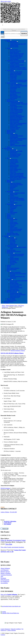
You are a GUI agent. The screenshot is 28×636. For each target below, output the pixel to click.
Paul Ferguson (13, 98)
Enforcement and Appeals (16, 184)
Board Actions (13, 76)
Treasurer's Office (14, 128)
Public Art (12, 243)
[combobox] (14, 29)
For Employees (5, 581)
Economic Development (16, 112)
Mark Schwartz (14, 95)
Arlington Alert (13, 134)
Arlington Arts (13, 238)
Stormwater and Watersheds (17, 198)
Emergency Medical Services (17, 116)
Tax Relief (12, 275)
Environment (10, 191)
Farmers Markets (14, 223)
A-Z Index (6, 303)
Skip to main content (6, 1)
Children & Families (12, 245)
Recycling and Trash (12, 291)
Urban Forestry (13, 202)
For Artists (12, 240)
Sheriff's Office (13, 141)
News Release (7, 524)
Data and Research (11, 149)
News (8, 158)
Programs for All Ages (15, 230)
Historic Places (13, 244)
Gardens (12, 195)
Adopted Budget (14, 42)
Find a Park (13, 225)
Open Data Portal (14, 156)
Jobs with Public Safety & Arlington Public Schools (16, 55)
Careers (9, 48)
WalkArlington (13, 212)
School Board (13, 88)
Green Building (14, 186)
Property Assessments (15, 272)
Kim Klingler (13, 94)
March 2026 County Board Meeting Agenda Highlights (17, 175)
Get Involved (13, 77)
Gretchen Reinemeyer (15, 92)
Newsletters (13, 163)
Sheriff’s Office (14, 126)
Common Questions (6, 575)
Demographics (13, 152)
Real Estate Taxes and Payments (18, 273)
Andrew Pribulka (5, 512)
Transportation (10, 204)
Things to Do (10, 218)
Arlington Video (14, 161)
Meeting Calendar (11, 131)
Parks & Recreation (15, 120)
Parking (12, 209)
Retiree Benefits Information (17, 53)
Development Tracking (15, 154)
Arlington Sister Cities (12, 233)
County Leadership (11, 83)
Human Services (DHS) (16, 117)
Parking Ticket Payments (16, 287)
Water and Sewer (14, 289)
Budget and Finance (12, 41)
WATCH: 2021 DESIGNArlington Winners (12, 353)
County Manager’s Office (16, 109)
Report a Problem (6, 573)
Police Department (14, 122)
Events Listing (13, 167)
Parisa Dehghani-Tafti (15, 96)
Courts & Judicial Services (16, 110)
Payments (9, 279)
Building (9, 181)
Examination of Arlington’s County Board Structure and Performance (18, 80)
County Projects (11, 99)
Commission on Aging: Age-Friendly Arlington (17, 62)
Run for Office (13, 262)
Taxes (8, 271)
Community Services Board (17, 64)
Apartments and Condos (16, 293)
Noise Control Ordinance (13, 268)
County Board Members (16, 73)
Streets (11, 211)
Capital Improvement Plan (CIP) (18, 44)
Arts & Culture (13, 219)
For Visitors (13, 241)
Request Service (5, 571)
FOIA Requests (5, 579)
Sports (11, 232)
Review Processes (14, 190)
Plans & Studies (11, 180)
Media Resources (14, 166)
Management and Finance (16, 119)
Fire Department (14, 113)
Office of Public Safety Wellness (18, 145)
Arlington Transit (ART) (16, 205)
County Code (13, 78)
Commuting (13, 208)
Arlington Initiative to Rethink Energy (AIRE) (17, 193)
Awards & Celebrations (10, 521)
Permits (12, 188)
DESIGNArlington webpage (18, 350)
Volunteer (12, 144)
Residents (6, 236)
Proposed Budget (14, 46)
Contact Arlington (11, 630)
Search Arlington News (15, 169)
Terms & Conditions (16, 629)
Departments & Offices (12, 101)
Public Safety (10, 133)
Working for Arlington (15, 57)
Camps (11, 220)
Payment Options (14, 283)
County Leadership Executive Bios (18, 85)
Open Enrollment (14, 59)
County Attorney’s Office (16, 106)
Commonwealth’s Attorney (16, 135)
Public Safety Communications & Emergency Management (18, 124)
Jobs (2, 576)
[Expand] (17, 41)
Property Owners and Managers (18, 294)
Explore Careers (14, 49)
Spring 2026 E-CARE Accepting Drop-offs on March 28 (18, 178)
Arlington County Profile (16, 151)
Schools (9, 215)
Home (3, 305)
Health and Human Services (14, 251)
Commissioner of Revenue (16, 102)
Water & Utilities (11, 298)
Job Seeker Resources (15, 51)
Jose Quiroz (13, 90)
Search (2, 33)
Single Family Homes (15, 296)
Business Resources (8, 301)
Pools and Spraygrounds (16, 229)
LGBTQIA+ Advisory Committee (18, 69)
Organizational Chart (15, 87)
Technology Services (15, 127)
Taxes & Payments (14, 286)
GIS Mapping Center (15, 155)
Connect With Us (14, 162)
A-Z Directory (5, 570)
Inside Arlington (14, 170)
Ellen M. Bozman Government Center (13, 540)
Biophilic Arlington (14, 66)
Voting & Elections (11, 300)
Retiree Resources (14, 52)
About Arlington (8, 148)
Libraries (12, 226)
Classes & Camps (11, 250)
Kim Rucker (13, 91)
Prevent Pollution (14, 197)
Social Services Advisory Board (18, 67)
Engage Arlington (11, 130)
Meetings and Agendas (15, 74)
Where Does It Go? (15, 297)
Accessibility (4, 583)
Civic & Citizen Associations (17, 254)
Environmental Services (16, 115)
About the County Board (16, 71)
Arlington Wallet (14, 45)
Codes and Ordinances (15, 183)
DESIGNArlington (5, 488)
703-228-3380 (13, 512)
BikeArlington (13, 206)
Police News (13, 172)
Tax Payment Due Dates (16, 284)
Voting (8, 147)
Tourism (9, 216)
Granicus (3, 634)
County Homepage (5, 629)
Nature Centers (13, 227)
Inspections (12, 187)
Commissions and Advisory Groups (15, 60)
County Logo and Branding (17, 173)
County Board (10, 70)
